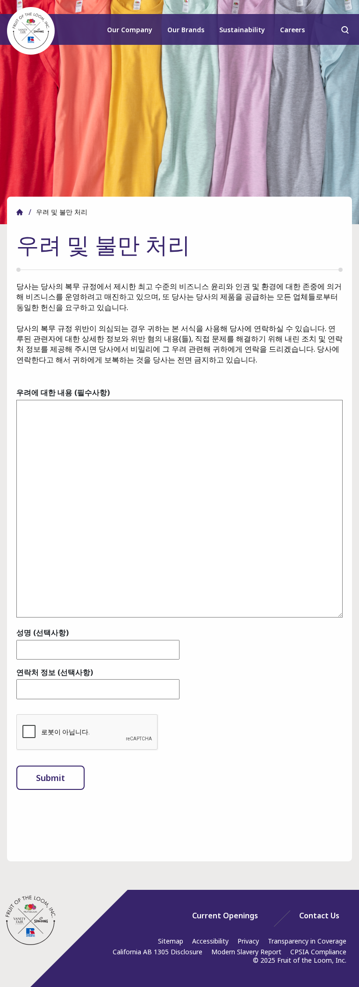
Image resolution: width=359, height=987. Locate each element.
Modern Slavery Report (246, 951)
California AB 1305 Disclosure (157, 951)
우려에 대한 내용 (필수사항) (63, 392)
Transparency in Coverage (307, 941)
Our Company (129, 29)
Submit (50, 777)
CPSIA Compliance (318, 951)
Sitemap (170, 941)
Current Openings (225, 915)
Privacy (248, 941)
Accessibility (210, 941)
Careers (292, 29)
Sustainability (242, 29)
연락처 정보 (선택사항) (54, 672)
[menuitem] (130, 34)
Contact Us (319, 915)
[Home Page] (30, 920)
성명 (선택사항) (42, 632)
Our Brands (185, 29)
